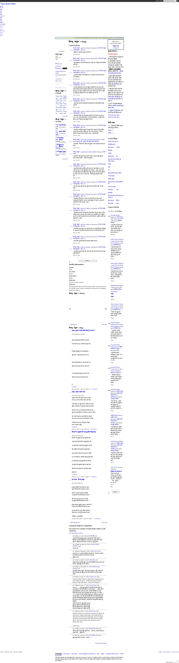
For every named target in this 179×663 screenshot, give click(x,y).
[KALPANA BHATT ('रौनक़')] (61, 104)
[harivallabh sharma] (65, 112)
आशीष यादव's (119, 391)
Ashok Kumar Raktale (117, 239)
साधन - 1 (110, 130)
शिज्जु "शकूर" (76, 48)
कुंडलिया (110, 192)
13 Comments (97, 518)
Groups (58, 79)
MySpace (59, 68)
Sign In (161, 0)
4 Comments (94, 429)
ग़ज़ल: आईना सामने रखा (78, 392)
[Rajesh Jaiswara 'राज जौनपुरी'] (57, 97)
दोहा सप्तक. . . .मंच (113, 156)
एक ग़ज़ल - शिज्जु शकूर (78, 479)
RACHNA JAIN (93, 628)
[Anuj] (65, 100)
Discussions (59, 75)
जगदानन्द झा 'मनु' (115, 285)
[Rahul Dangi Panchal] (57, 112)
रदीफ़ (98, 654)
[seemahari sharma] (61, 112)
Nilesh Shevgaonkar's (95, 139)
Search (177, 1)
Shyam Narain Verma (117, 304)
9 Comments (94, 476)
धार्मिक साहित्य (62, 152)
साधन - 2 (110, 133)
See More (113, 482)
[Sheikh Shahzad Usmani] (57, 108)
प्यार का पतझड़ (112, 186)
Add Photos (73, 324)
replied (82, 48)
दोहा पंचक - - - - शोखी (114, 147)
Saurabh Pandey (115, 215)
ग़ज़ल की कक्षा (66, 654)
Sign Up (157, 0)
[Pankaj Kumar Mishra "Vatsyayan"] (61, 108)
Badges (160, 652)
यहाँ (114, 112)
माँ (108, 170)
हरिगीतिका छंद (111, 144)
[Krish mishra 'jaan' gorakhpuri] (65, 108)
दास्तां (109, 164)
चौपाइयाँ (110, 150)
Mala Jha (92, 560)
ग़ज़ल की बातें (74, 654)
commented (83, 139)
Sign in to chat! (169, 662)
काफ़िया (102, 654)
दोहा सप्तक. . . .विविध (113, 200)
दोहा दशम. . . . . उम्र (113, 189)
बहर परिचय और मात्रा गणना (112, 654)
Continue (74, 386)
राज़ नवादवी (91, 536)
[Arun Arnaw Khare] (57, 104)
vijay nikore (114, 467)
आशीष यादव (114, 415)
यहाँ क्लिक (116, 84)
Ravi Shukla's (93, 152)
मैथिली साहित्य (117, 289)
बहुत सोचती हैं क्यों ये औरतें (114, 173)
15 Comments (94, 389)
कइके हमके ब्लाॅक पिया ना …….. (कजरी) (117, 395)
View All (65, 116)
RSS (69, 262)
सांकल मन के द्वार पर (113, 141)
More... (88, 260)
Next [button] (106, 309)
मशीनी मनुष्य (111, 179)
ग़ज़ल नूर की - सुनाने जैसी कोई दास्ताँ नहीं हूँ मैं (87, 141)
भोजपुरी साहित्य (114, 398)
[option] (88, 309)
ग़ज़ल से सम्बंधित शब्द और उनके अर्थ (87, 654)
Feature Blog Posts (61, 71)
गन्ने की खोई (111, 176)
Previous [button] (70, 309)
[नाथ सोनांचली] (65, 97)
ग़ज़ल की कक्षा (62, 125)
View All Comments (101, 643)
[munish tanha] (61, 100)
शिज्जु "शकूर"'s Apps (61, 88)
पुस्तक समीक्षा (62, 131)
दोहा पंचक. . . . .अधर (113, 203)
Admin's (88, 48)
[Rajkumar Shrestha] (57, 100)
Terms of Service (175, 652)
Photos (57, 81)
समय (109, 167)
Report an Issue (166, 652)
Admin (10, 652)
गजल (121, 219)
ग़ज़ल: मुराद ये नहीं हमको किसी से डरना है (83, 330)
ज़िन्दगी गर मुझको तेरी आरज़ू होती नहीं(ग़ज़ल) (84, 432)
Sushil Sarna (94, 551)
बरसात (109, 153)
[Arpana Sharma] (65, 104)
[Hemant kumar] (61, 97)
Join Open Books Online (76, 533)
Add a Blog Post (75, 522)
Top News (111, 211)
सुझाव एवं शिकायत (115, 110)
